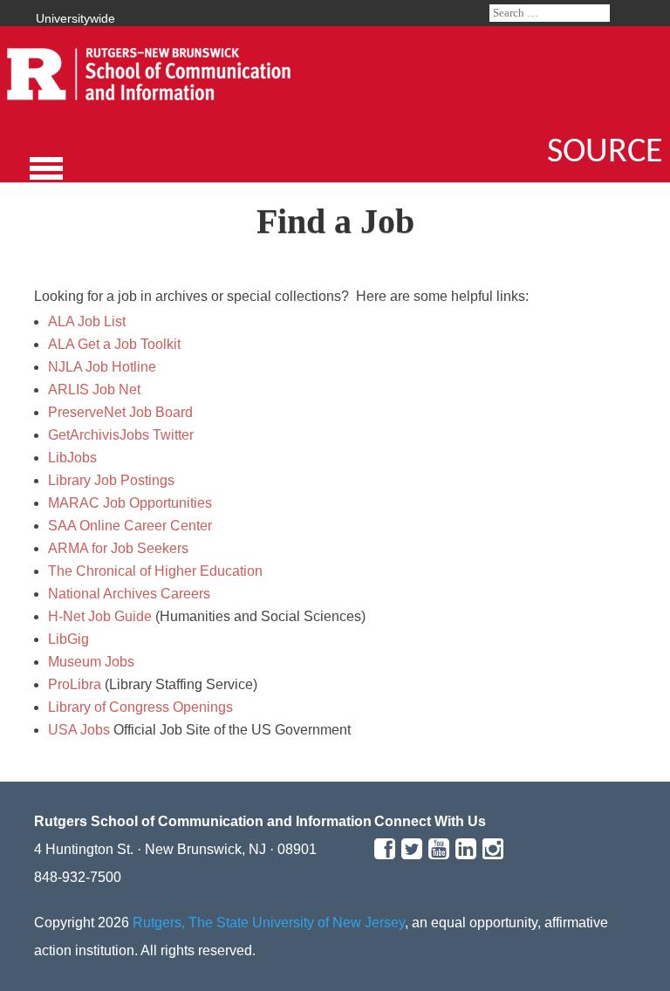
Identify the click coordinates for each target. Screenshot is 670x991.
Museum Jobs (91, 661)
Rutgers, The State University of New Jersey (269, 922)
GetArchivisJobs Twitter (121, 434)
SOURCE (605, 152)
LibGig (68, 639)
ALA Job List (87, 321)
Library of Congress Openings (140, 707)
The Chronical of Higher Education (155, 571)
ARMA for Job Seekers (118, 548)
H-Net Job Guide (100, 616)
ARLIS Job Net (94, 389)
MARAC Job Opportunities (130, 503)
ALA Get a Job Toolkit (114, 344)
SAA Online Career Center (130, 525)
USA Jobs (79, 729)
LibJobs (72, 457)
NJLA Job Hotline (102, 366)
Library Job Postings (111, 480)
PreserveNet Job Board (120, 412)
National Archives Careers (129, 593)
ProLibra (74, 684)
